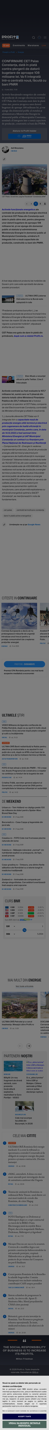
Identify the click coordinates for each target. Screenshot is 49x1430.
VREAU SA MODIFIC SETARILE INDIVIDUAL (24, 1424)
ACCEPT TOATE (24, 1416)
